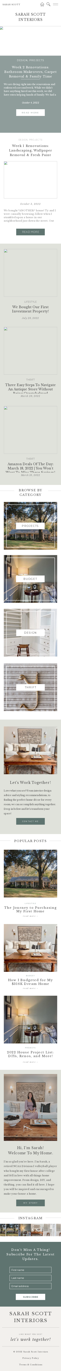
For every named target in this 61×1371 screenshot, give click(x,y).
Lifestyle (30, 301)
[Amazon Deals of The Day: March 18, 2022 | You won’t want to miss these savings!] (30, 430)
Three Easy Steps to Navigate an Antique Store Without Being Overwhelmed (30, 389)
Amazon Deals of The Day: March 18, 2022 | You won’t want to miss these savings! (30, 468)
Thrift (30, 379)
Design (22, 60)
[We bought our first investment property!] (30, 273)
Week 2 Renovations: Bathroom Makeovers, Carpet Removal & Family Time (30, 71)
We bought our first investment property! (30, 309)
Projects (36, 60)
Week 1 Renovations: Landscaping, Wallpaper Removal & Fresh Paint (30, 150)
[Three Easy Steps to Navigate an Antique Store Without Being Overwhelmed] (30, 351)
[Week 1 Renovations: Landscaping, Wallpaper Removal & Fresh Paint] (30, 180)
